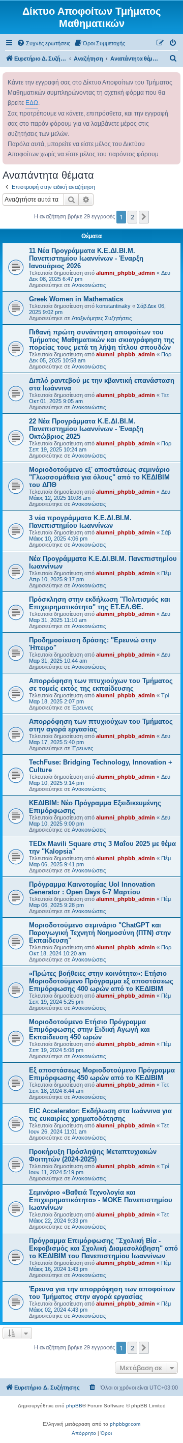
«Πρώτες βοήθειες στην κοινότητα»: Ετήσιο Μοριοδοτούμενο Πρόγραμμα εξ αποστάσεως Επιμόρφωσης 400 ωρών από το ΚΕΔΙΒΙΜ (101, 981)
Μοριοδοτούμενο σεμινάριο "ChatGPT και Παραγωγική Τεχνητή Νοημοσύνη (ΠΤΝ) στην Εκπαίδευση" (100, 932)
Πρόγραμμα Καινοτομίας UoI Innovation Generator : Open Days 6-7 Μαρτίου (92, 888)
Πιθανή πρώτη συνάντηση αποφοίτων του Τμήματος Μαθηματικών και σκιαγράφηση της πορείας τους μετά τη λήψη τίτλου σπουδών (101, 339)
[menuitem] (43, 43)
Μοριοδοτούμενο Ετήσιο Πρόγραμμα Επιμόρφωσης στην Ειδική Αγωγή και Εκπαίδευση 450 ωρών (89, 1029)
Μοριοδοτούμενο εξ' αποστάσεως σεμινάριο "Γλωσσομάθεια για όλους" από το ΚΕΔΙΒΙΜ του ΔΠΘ (99, 477)
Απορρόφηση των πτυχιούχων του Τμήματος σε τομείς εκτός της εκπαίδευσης (101, 684)
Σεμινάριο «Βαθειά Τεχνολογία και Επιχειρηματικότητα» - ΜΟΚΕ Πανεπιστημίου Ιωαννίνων (100, 1200)
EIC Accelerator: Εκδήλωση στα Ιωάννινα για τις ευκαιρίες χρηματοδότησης (100, 1114)
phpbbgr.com (125, 1424)
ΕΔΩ (31, 102)
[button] (144, 217)
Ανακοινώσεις (89, 285)
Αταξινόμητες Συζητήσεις (102, 318)
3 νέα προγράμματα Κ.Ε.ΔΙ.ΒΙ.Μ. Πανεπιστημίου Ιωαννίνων (80, 521)
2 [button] (132, 216)
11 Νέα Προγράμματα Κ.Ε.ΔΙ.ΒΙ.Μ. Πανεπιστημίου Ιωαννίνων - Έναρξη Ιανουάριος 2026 (86, 258)
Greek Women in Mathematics (76, 299)
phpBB (74, 1405)
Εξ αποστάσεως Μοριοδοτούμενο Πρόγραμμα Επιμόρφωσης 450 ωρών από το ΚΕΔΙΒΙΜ (102, 1074)
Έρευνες (82, 707)
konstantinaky (113, 306)
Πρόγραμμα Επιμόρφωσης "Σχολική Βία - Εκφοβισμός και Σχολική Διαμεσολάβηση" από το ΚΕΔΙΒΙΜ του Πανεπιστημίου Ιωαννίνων (103, 1248)
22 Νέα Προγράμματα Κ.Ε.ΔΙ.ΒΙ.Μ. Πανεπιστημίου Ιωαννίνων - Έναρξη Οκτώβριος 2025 (86, 428)
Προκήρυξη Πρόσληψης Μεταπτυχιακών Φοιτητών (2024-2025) (93, 1155)
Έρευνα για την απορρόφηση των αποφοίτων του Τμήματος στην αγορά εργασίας (102, 1292)
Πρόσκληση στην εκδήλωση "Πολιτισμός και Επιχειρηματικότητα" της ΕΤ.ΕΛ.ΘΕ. (99, 603)
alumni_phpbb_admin (125, 273)
